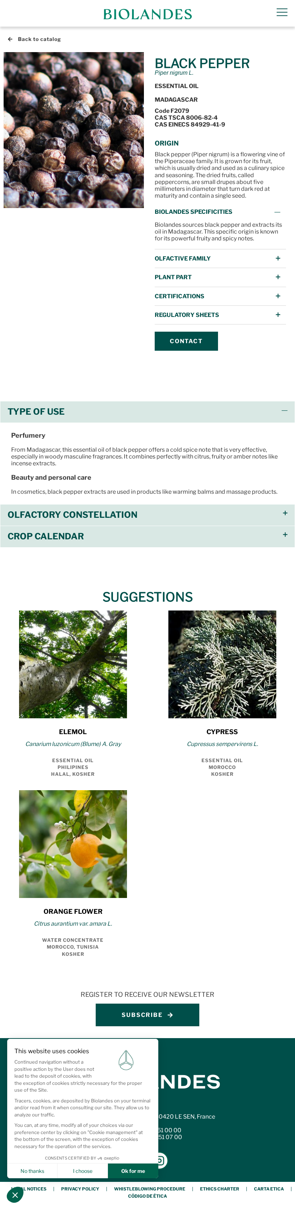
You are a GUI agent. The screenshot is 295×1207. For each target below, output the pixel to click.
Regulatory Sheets (187, 315)
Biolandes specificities (193, 211)
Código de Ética (147, 1196)
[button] (220, 212)
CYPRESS (222, 732)
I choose (82, 1171)
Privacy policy (80, 1189)
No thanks (32, 1171)
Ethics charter (219, 1189)
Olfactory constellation (72, 515)
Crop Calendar (46, 536)
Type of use (36, 411)
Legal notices (28, 1189)
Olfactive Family (183, 258)
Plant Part (173, 277)
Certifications (179, 296)
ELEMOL (73, 732)
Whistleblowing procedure (149, 1189)
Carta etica (269, 1189)
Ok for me (133, 1171)
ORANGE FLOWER (73, 911)
